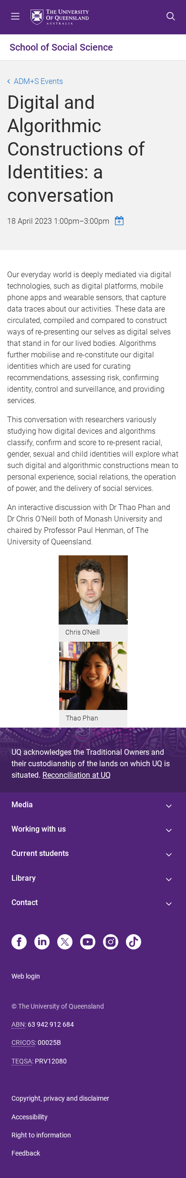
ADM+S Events (38, 81)
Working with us (38, 829)
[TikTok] (133, 942)
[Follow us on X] (64, 942)
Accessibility (29, 1117)
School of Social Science (61, 47)
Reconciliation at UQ (76, 775)
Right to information (41, 1135)
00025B (49, 1042)
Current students (40, 853)
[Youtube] (87, 942)
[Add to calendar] (120, 220)
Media (22, 804)
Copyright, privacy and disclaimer (60, 1098)
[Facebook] (19, 942)
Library (23, 878)
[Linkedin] (42, 942)
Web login (25, 976)
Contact (24, 902)
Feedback (25, 1153)
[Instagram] (110, 942)
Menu (15, 17)
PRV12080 (51, 1061)
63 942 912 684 (51, 1024)
